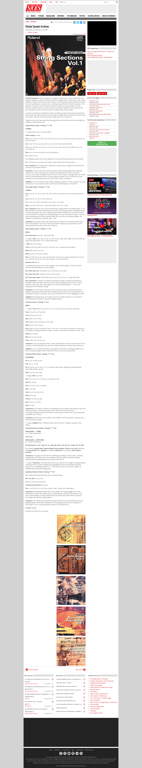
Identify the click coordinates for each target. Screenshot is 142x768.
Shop (50, 2)
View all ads (91, 93)
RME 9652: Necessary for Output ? (67, 686)
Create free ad (102, 93)
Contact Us (57, 750)
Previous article (33, 669)
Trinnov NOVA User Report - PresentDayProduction (100, 236)
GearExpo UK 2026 (92, 215)
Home (27, 15)
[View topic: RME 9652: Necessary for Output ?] (84, 686)
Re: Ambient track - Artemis (33, 701)
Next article (79, 669)
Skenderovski (28, 696)
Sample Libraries (32, 32)
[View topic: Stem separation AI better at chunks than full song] (84, 704)
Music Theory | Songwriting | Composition (103, 702)
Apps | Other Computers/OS (99, 694)
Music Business (108, 16)
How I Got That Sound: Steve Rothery (99, 130)
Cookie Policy (66, 750)
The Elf (26, 682)
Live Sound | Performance (98, 696)
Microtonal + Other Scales (65, 697)
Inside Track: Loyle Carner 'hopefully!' (99, 133)
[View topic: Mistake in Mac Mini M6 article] (84, 701)
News (33, 16)
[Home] (34, 7)
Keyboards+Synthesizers (98, 683)
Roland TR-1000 (93, 126)
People (82, 16)
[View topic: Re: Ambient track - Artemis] (53, 701)
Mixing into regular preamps (65, 693)
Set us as (62, 22)
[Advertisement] (101, 160)
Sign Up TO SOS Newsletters (102, 143)
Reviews (60, 16)
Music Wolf (28, 689)
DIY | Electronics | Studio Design (100, 698)
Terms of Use (89, 750)
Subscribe (43, 2)
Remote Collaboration (97, 706)
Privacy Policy (79, 750)
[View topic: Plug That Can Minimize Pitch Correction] (84, 690)
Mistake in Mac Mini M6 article (66, 701)
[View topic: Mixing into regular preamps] (84, 693)
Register (34, 2)
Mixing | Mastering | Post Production (102, 681)
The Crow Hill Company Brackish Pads (99, 104)
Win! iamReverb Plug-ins (94, 55)
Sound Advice (94, 16)
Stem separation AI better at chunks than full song (70, 704)
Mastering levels (62, 708)
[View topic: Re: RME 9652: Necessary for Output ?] (53, 709)
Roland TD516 (93, 123)
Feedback (93, 711)
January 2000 (82, 34)
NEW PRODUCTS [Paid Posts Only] (101, 687)
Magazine (50, 16)
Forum (41, 16)
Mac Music (27, 698)
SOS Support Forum (96, 713)
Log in (27, 2)
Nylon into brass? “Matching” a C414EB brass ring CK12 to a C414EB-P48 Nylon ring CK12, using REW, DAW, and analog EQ (70, 711)
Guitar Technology (96, 685)
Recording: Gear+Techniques (31, 683)
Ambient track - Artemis (64, 683)
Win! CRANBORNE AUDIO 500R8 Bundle (100, 57)
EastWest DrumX (93, 101)
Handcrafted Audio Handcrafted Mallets (100, 114)
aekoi (26, 704)
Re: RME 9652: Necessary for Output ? (36, 709)
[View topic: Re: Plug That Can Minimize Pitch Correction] (53, 679)
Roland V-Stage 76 (94, 136)
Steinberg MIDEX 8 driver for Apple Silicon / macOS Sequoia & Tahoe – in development (38, 694)
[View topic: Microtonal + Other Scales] (84, 697)
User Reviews (94, 704)
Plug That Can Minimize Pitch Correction (69, 690)
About (50, 750)
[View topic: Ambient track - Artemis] (84, 683)
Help (56, 2)
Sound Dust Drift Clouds (96, 107)
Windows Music (95, 689)
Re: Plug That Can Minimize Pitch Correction (38, 679)
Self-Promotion (28, 706)
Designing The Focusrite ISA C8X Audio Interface (99, 195)
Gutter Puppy (28, 711)
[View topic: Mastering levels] (84, 708)
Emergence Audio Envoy (95, 111)
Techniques (72, 16)
